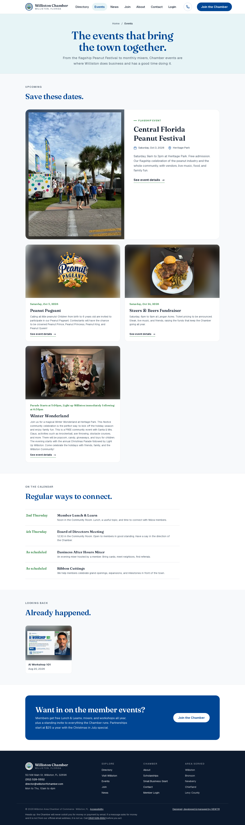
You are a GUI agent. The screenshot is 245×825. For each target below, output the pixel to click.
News (114, 7)
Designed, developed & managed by (196, 809)
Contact (157, 7)
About (140, 7)
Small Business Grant (155, 781)
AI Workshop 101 (39, 664)
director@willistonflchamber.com (44, 784)
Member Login (151, 792)
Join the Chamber (191, 718)
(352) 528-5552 (35, 779)
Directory (82, 7)
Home (116, 23)
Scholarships (150, 775)
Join (127, 7)
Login (172, 7)
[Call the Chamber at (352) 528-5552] (188, 7)
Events (100, 7)
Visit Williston (109, 775)
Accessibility (96, 809)
